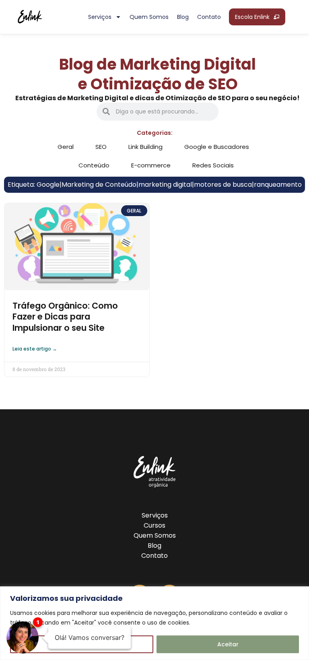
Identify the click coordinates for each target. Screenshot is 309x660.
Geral (66, 146)
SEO (101, 146)
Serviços (99, 17)
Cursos (154, 525)
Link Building (145, 146)
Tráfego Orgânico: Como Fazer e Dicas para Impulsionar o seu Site (65, 317)
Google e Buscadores (216, 146)
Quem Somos (155, 535)
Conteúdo (93, 165)
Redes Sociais (213, 165)
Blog (183, 17)
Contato (209, 17)
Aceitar (228, 644)
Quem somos (149, 17)
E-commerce (151, 165)
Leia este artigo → (34, 348)
